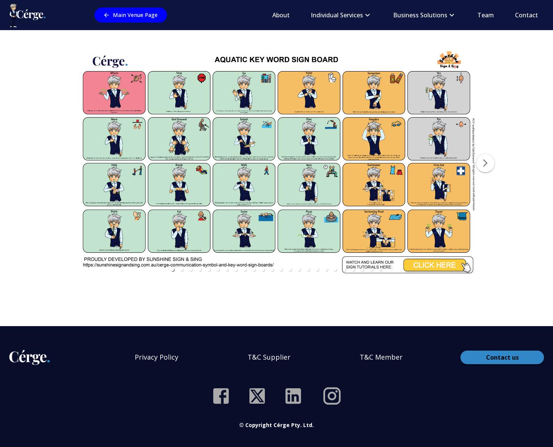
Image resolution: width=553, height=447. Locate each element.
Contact (526, 15)
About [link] (281, 15)
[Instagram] (332, 396)
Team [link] (485, 15)
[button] (172, 269)
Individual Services (337, 15)
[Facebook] (221, 396)
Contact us (502, 357)
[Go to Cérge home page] (29, 15)
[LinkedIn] (293, 396)
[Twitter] (257, 396)
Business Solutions (420, 15)
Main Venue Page (135, 14)
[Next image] (485, 163)
